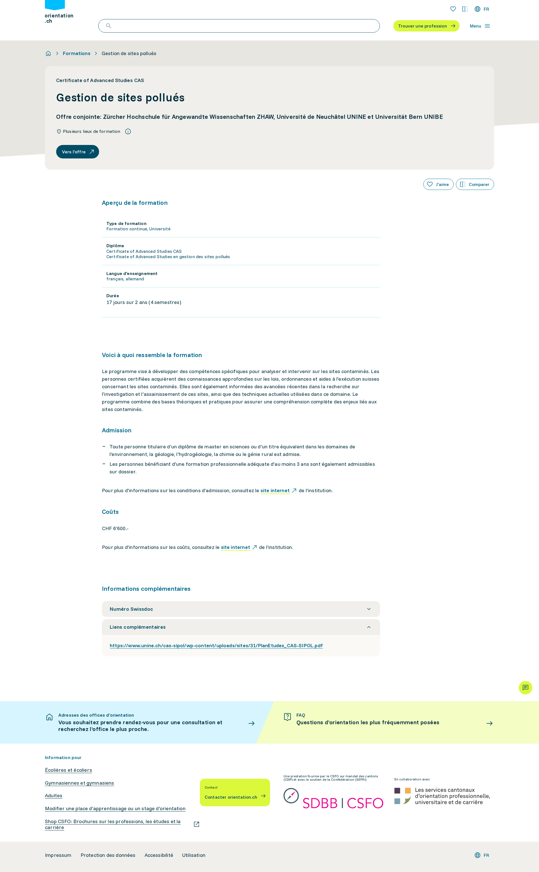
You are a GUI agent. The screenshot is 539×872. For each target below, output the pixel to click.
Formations (76, 53)
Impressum (58, 855)
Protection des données (108, 855)
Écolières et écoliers (68, 770)
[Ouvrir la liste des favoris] (453, 9)
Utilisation (193, 855)
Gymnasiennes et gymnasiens (79, 783)
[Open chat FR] (525, 687)
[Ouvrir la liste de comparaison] (465, 9)
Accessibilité (159, 855)
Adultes (53, 795)
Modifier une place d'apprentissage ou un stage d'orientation (115, 808)
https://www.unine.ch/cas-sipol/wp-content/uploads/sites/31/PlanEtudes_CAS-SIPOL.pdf (216, 645)
